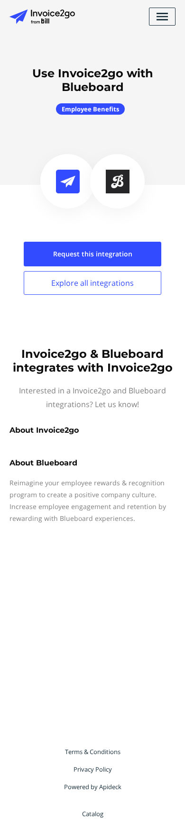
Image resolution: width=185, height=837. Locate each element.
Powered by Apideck (92, 786)
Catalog (92, 814)
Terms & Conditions (92, 751)
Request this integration (92, 253)
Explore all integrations (92, 283)
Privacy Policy (93, 769)
